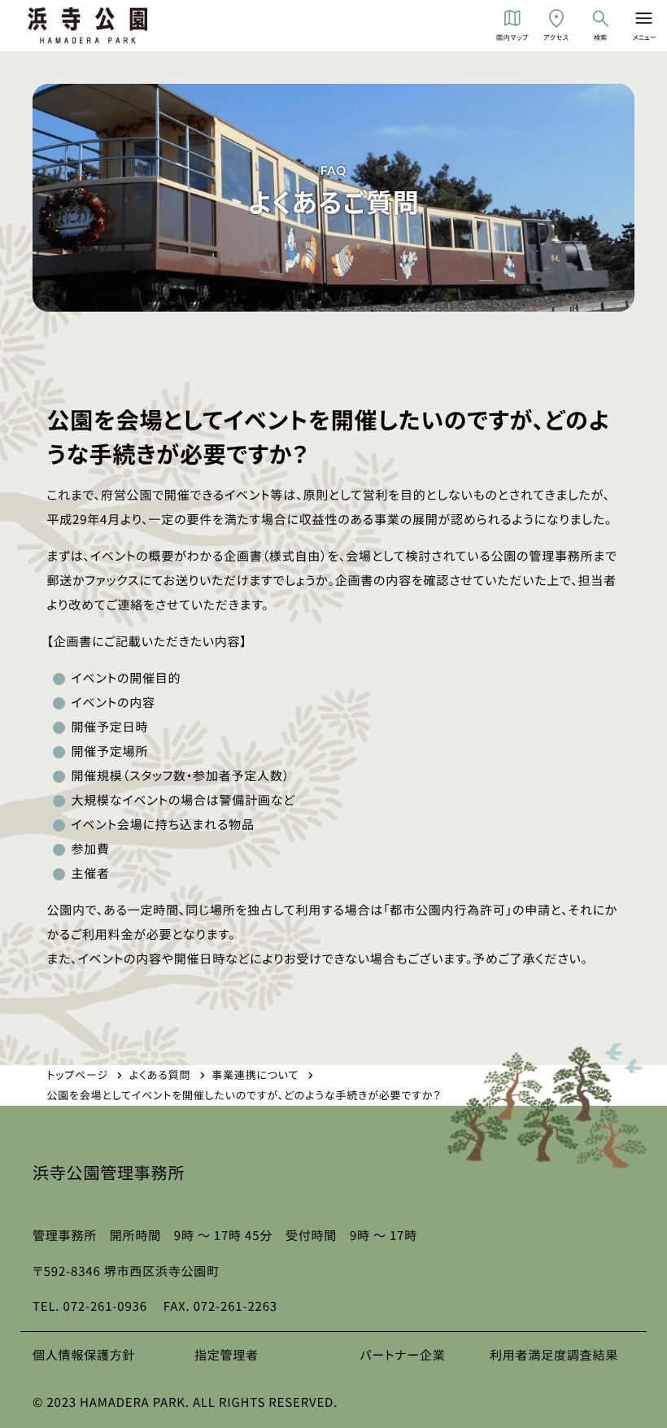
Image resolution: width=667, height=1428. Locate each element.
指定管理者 (226, 1355)
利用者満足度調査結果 (554, 1355)
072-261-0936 (105, 1306)
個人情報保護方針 (84, 1355)
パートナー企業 (402, 1355)
